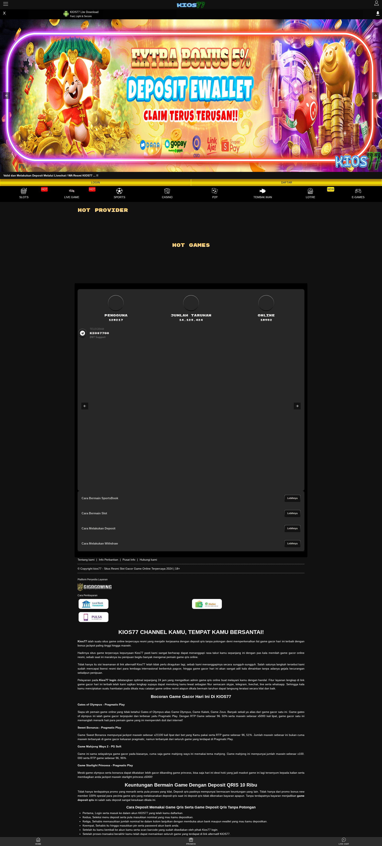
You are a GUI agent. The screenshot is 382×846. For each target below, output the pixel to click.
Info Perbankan (108, 559)
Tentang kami (86, 559)
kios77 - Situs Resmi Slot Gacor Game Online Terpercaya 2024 (133, 568)
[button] (6, 95)
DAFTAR (286, 182)
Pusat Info (129, 559)
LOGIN (95, 182)
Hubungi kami (148, 559)
